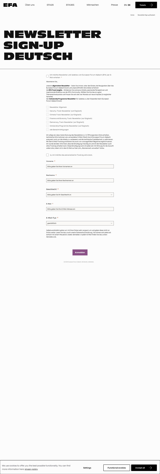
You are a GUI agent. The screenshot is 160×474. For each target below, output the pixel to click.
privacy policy (31, 469)
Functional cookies (117, 467)
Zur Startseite (10, 5)
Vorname (49, 161)
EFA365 (70, 4)
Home (132, 15)
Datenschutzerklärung (84, 232)
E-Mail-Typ (51, 218)
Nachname (50, 175)
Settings (87, 467)
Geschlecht (51, 189)
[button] (80, 150)
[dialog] (80, 467)
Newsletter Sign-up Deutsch (146, 15)
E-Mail (48, 204)
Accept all (140, 467)
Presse (114, 4)
